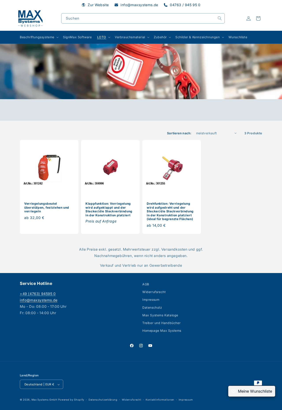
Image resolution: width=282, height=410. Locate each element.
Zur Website (98, 5)
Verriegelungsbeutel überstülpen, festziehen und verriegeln (46, 207)
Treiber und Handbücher (161, 323)
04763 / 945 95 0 (185, 5)
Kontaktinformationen (160, 399)
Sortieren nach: (179, 133)
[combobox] (142, 18)
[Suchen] (219, 18)
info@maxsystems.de (139, 5)
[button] (38, 37)
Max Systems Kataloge (160, 315)
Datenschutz (152, 307)
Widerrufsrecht (154, 292)
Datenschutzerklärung (103, 399)
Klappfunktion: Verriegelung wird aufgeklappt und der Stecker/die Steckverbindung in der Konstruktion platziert (108, 209)
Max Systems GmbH (44, 399)
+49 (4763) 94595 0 (38, 294)
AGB (145, 284)
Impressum (150, 299)
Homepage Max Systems (161, 330)
